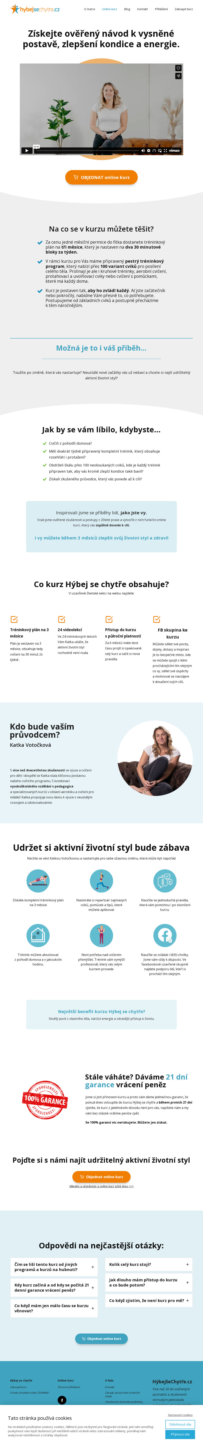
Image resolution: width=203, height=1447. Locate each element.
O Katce (89, 9)
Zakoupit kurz (184, 9)
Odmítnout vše (180, 1424)
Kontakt (142, 9)
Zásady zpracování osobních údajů (122, 1394)
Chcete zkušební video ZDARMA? (29, 1392)
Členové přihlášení (69, 1387)
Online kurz (109, 9)
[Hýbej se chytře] (35, 9)
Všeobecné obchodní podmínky (124, 1402)
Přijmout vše (180, 1434)
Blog (127, 9)
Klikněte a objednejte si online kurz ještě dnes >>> (101, 1186)
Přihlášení (161, 9)
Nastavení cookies (180, 1415)
